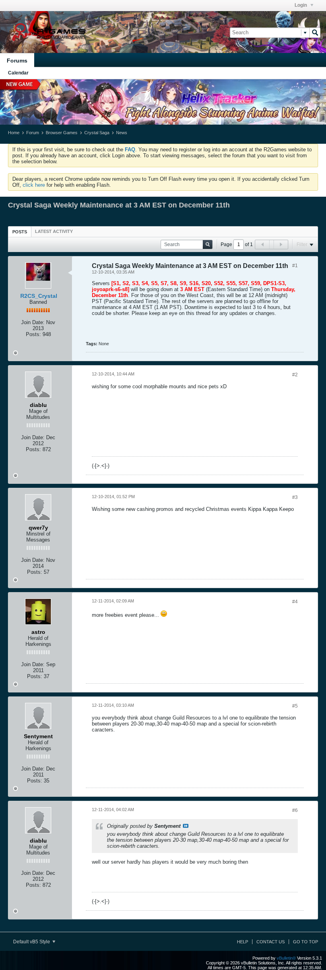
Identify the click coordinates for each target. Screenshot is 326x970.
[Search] (314, 32)
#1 (295, 265)
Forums (17, 60)
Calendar (18, 73)
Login (301, 5)
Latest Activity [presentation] (54, 231)
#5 (295, 706)
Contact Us (270, 941)
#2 (295, 374)
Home (13, 132)
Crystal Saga (96, 132)
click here (34, 185)
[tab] (19, 231)
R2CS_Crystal (38, 296)
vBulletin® (286, 958)
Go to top (305, 941)
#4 (295, 601)
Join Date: (33, 322)
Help (242, 941)
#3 (295, 497)
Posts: (33, 334)
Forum (32, 132)
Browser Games (62, 132)
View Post (185, 826)
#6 (295, 810)
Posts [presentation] (19, 231)
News (121, 132)
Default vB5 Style (32, 942)
